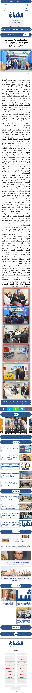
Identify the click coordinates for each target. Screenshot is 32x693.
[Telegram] (22, 409)
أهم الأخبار (16, 531)
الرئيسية (22, 654)
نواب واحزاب (15, 29)
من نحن (22, 677)
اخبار (26, 29)
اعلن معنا (10, 677)
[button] (29, 426)
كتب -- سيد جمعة (22, 74)
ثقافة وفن (22, 668)
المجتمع (22, 674)
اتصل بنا (10, 680)
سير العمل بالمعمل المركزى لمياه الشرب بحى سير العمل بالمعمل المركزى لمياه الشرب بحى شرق (17, 402)
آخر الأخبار (16, 491)
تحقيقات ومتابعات (10, 668)
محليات (21, 29)
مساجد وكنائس (10, 663)
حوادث (22, 671)
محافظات (26, 35)
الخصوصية (22, 680)
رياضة (10, 666)
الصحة (16, 414)
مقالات (10, 671)
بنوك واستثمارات (22, 663)
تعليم (8, 29)
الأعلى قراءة (16, 585)
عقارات (22, 666)
